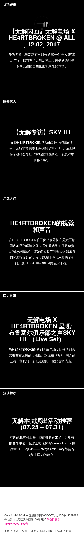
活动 (59, 531)
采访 (24, 531)
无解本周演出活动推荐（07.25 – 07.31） (42, 423)
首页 (6, 531)
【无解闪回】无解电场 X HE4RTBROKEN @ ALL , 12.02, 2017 (42, 37)
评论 (33, 531)
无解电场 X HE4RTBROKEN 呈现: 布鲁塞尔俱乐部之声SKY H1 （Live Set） (42, 329)
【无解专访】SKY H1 (42, 131)
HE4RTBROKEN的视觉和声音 (42, 226)
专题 (42, 531)
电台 (51, 531)
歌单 (68, 531)
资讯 (15, 531)
